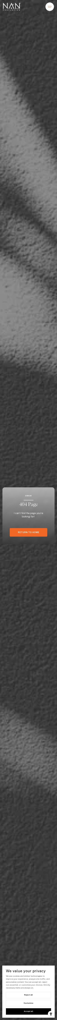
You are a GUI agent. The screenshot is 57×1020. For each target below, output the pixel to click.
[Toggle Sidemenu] (49, 6)
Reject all (28, 995)
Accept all (28, 1011)
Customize (28, 1003)
